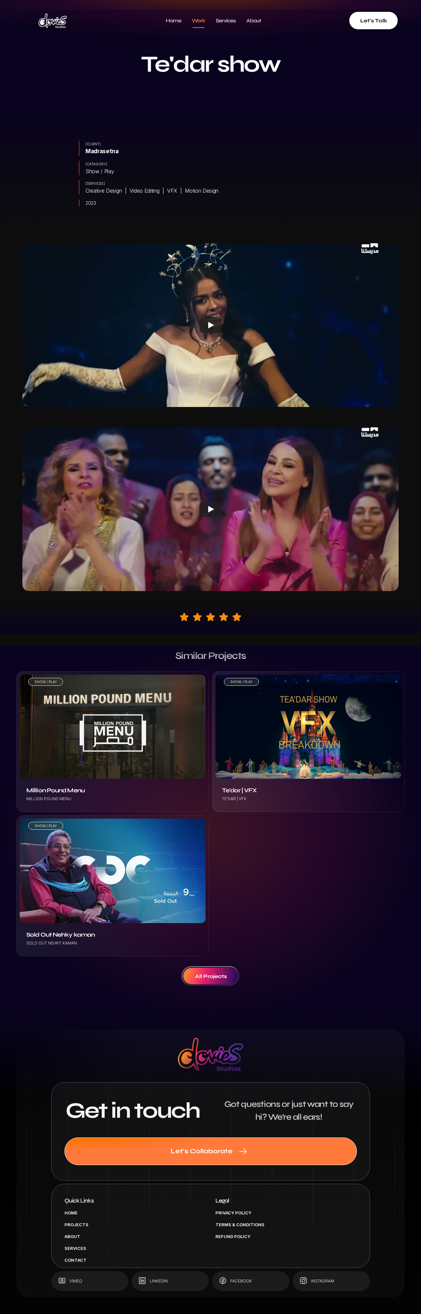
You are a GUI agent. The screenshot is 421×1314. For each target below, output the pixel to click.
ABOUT (72, 1236)
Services (75, 1248)
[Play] (210, 325)
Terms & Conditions (239, 1224)
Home (71, 1212)
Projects (76, 1224)
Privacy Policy (233, 1212)
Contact (75, 1260)
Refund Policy (232, 1236)
